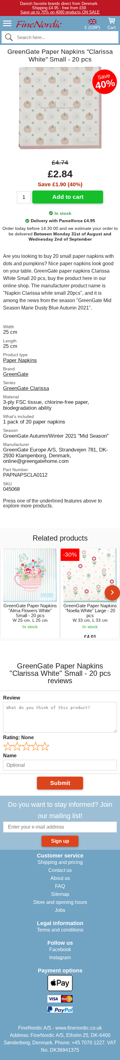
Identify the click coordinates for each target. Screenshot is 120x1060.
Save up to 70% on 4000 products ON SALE (60, 12)
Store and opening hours (60, 902)
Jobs (60, 910)
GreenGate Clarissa (26, 388)
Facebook (60, 949)
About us (60, 878)
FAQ (60, 886)
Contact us (60, 870)
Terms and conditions (60, 929)
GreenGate (15, 374)
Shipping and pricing (60, 862)
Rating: (18, 737)
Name (10, 755)
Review (11, 697)
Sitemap (60, 894)
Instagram (60, 957)
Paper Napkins (20, 360)
